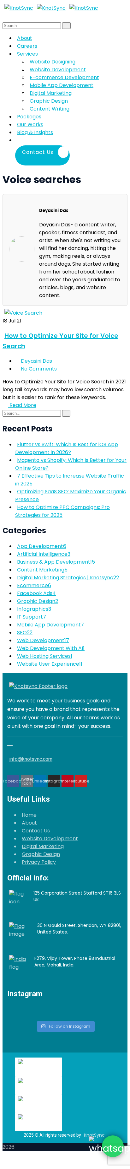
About (29, 822)
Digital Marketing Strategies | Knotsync (68, 577)
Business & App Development (56, 562)
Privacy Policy (39, 862)
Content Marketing (42, 569)
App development (41, 546)
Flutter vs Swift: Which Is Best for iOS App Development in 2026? (66, 448)
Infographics (34, 609)
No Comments (39, 368)
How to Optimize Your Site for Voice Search (60, 340)
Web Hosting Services (44, 656)
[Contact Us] (72, 140)
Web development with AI (51, 648)
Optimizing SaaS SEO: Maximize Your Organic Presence (70, 495)
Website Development (50, 838)
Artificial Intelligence (43, 554)
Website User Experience (49, 664)
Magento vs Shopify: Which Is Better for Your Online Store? (71, 464)
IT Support (31, 616)
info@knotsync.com (30, 759)
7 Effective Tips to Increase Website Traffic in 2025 (69, 479)
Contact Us (36, 830)
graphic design (37, 601)
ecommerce (34, 585)
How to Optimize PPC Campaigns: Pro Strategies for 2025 (62, 511)
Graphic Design (41, 854)
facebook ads (36, 593)
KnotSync (94, 1135)
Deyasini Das (36, 361)
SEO (24, 632)
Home (29, 815)
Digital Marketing (43, 846)
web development (43, 640)
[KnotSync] (19, 8)
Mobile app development (50, 624)
